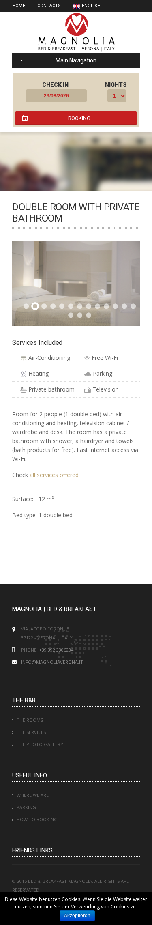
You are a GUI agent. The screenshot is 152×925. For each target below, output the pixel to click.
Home (18, 6)
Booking (79, 118)
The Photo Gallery (40, 744)
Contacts (49, 6)
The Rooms (30, 720)
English (91, 6)
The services (31, 732)
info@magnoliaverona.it (52, 662)
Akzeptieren (77, 916)
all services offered (54, 475)
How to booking (37, 819)
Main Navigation (76, 60)
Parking (26, 807)
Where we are (33, 795)
